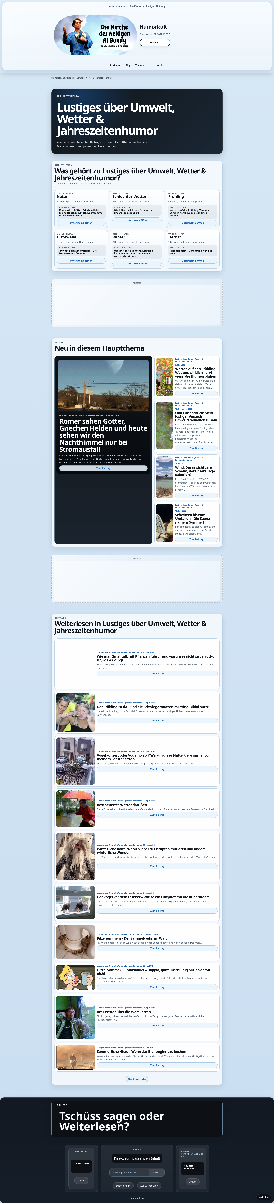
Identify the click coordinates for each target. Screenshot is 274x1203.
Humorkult (153, 26)
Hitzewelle (66, 237)
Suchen (156, 1172)
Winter (118, 237)
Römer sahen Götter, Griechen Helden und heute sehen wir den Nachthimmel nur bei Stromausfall (103, 435)
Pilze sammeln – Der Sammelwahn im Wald (132, 938)
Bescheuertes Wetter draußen (122, 804)
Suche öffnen (123, 1185)
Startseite (56, 78)
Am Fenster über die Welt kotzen (124, 1011)
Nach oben (263, 1197)
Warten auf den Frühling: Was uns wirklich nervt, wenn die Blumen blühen (195, 372)
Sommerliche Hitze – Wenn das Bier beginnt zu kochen (141, 1051)
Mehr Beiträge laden (137, 1079)
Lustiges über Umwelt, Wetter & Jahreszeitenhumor (81, 415)
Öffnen (81, 1180)
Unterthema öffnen (81, 222)
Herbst (174, 237)
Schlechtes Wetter (129, 196)
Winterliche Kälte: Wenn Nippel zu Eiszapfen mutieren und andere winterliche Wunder (151, 850)
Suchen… (155, 42)
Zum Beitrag (103, 468)
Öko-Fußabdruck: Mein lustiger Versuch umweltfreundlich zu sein (196, 416)
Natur (62, 196)
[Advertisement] (137, 305)
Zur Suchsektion (149, 1185)
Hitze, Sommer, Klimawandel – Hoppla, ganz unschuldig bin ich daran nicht (153, 971)
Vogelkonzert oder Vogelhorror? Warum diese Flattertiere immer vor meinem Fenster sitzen (153, 757)
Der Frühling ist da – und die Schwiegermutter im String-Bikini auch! (153, 706)
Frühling (176, 196)
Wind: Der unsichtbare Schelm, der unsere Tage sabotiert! (195, 471)
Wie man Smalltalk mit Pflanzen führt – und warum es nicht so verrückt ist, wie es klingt (155, 658)
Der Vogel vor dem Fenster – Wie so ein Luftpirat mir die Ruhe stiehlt (153, 896)
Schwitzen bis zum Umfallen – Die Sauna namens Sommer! (192, 518)
